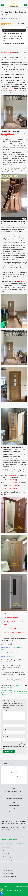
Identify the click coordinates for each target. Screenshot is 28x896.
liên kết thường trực (8, 687)
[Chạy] (3, 219)
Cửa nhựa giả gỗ (10, 88)
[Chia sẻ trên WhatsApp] (7, 680)
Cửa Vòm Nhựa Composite (11, 617)
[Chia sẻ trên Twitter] (12, 680)
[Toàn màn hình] (25, 219)
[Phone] (1, 890)
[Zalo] (1, 893)
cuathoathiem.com (11, 656)
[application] (14, 197)
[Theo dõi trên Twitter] (6, 886)
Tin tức (7, 10)
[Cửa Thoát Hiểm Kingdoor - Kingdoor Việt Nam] (14, 4)
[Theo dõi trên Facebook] (1, 886)
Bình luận (5, 710)
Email (4, 730)
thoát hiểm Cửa (16, 18)
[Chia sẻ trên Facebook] (10, 680)
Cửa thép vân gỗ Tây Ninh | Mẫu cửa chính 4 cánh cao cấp (7, 692)
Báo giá (3, 10)
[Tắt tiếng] (23, 219)
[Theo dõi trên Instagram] (3, 886)
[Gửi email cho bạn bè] (15, 680)
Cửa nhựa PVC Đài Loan (7, 134)
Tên (4, 723)
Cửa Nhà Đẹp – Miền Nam (13, 653)
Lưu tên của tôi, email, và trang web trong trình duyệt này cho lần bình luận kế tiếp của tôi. (14, 746)
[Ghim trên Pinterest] (18, 680)
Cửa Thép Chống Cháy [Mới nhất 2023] (14, 628)
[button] (2, 5)
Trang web (5, 737)
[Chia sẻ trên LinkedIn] (20, 680)
